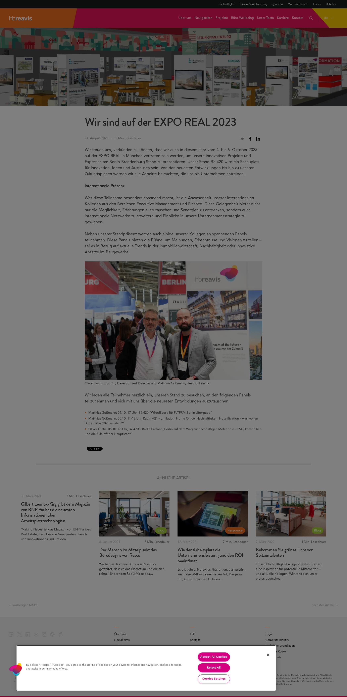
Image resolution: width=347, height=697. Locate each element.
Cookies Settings (214, 678)
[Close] (267, 655)
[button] (15, 669)
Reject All (213, 667)
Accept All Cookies (213, 656)
